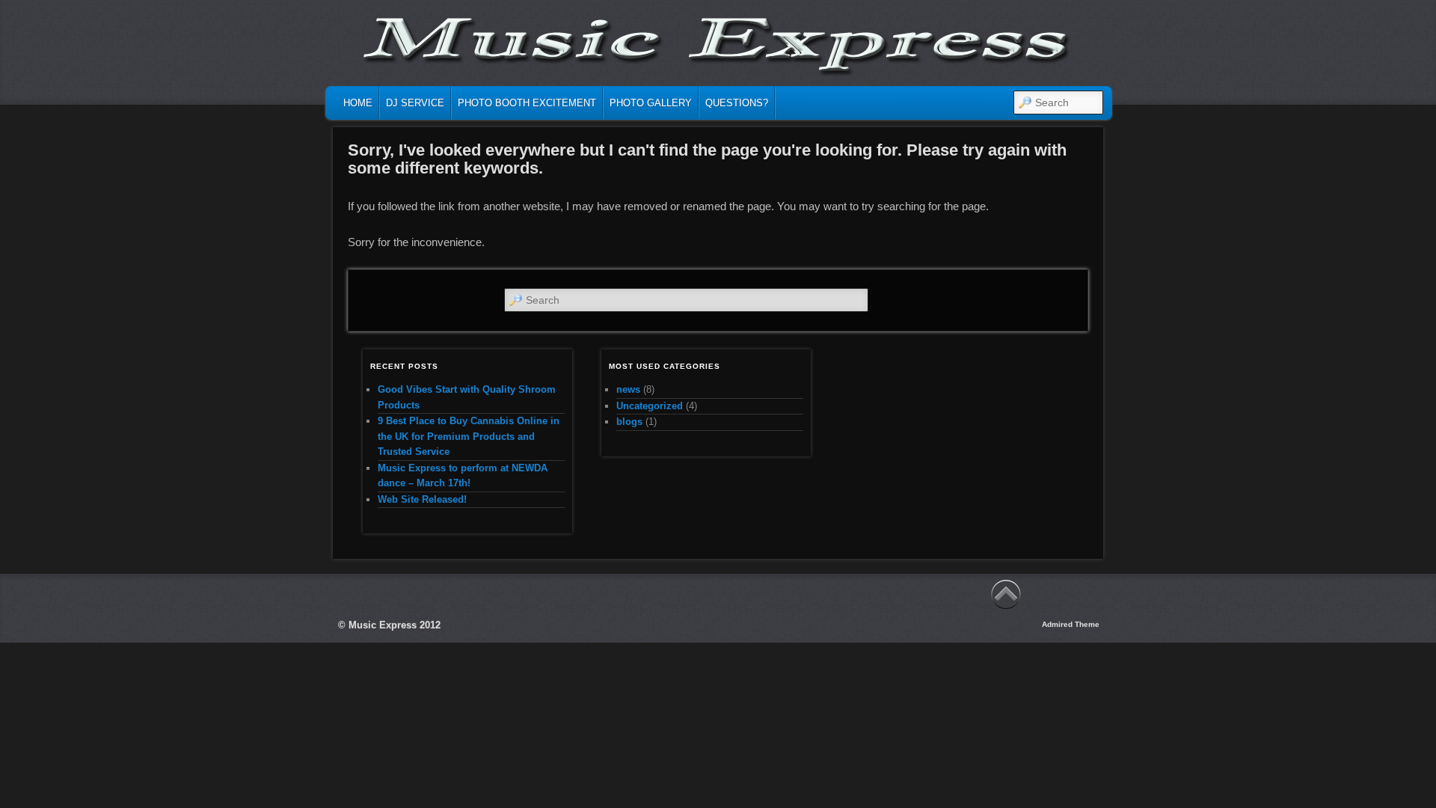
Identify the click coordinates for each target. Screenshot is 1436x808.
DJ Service (415, 102)
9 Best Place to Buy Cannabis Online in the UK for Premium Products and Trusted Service (468, 436)
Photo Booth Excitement (527, 102)
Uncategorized (649, 405)
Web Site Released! (422, 499)
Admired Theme (1070, 624)
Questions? (736, 102)
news (628, 389)
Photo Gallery (651, 102)
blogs (629, 421)
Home (357, 102)
